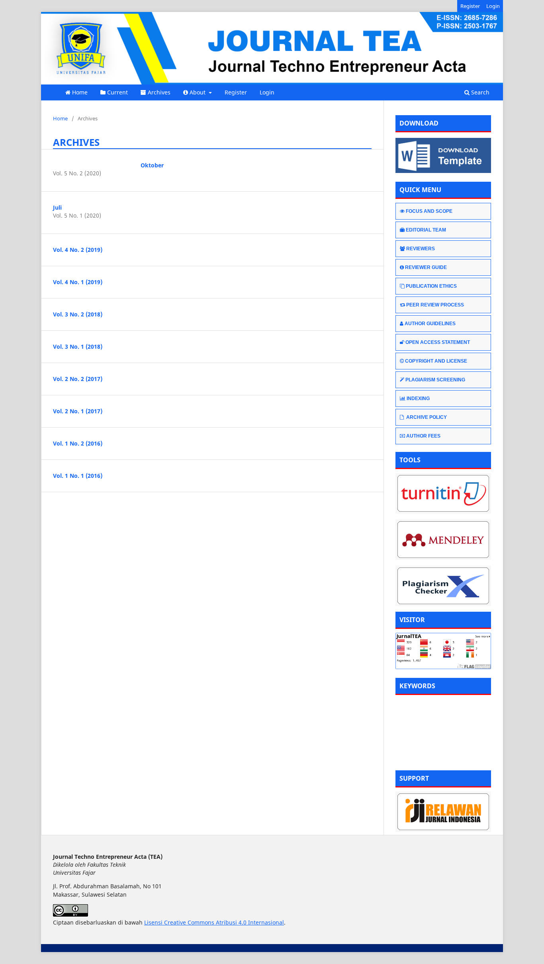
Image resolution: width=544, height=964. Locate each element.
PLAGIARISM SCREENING (435, 380)
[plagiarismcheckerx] (443, 585)
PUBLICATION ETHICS (431, 286)
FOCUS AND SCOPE (429, 211)
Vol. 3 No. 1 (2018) (77, 346)
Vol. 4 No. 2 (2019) (77, 249)
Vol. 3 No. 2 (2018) (77, 314)
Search (479, 92)
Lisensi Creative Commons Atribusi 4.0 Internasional (214, 922)
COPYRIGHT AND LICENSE (436, 361)
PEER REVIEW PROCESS (435, 305)
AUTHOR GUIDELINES (430, 323)
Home (80, 92)
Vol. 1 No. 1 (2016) (77, 475)
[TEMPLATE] (443, 171)
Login (267, 92)
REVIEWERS (420, 248)
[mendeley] (443, 539)
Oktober (152, 165)
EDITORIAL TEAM (426, 230)
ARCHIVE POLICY (426, 417)
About (198, 92)
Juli (57, 207)
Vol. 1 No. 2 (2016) (77, 443)
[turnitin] (443, 493)
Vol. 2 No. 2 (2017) (77, 379)
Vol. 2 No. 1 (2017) (77, 411)
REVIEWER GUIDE (426, 267)
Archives (159, 92)
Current (117, 92)
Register (236, 92)
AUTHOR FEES (423, 436)
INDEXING (418, 398)
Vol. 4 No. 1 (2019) (77, 282)
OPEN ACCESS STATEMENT (437, 342)
